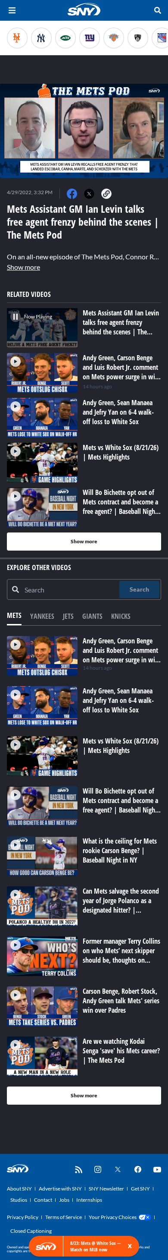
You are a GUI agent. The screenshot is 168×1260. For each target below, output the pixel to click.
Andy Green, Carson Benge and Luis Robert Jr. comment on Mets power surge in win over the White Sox (121, 655)
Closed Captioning (31, 1231)
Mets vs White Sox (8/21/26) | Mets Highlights (121, 745)
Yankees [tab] (42, 616)
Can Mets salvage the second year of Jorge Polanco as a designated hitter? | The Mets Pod (121, 905)
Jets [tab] (68, 616)
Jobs (64, 1200)
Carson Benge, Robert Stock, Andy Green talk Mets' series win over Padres (121, 1000)
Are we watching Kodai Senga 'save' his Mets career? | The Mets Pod (121, 1050)
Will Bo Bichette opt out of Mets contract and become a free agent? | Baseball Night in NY (120, 805)
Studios (18, 1200)
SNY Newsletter (106, 1188)
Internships (89, 1200)
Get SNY (140, 1188)
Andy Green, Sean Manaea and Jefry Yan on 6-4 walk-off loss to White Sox (118, 700)
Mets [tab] (14, 615)
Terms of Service (63, 1217)
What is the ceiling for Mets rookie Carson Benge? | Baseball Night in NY (120, 850)
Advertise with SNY (60, 1188)
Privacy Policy (22, 1217)
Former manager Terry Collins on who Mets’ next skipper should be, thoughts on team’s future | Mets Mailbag (121, 960)
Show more (23, 267)
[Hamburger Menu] (12, 10)
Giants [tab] (92, 616)
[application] (84, 131)
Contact (43, 1200)
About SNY (19, 1188)
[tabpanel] (84, 870)
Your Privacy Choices (113, 1217)
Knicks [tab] (121, 616)
